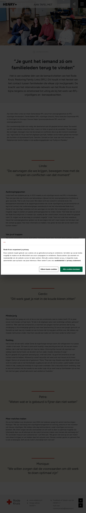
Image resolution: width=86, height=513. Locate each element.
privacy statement (74, 260)
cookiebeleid (59, 260)
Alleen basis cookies (48, 269)
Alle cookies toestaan (71, 269)
